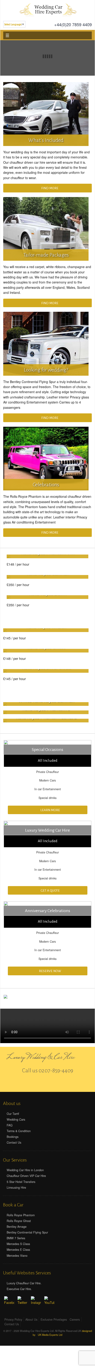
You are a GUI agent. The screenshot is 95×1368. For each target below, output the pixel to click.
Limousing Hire (16, 1187)
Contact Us (14, 1142)
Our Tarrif (13, 1114)
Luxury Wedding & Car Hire (40, 1057)
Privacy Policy (13, 1319)
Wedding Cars (16, 1119)
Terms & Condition (19, 1131)
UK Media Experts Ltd (50, 1335)
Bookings (12, 1137)
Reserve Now (49, 971)
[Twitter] (48, 1083)
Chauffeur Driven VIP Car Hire (26, 1176)
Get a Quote (50, 890)
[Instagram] (36, 1301)
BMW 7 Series (16, 1238)
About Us (31, 1319)
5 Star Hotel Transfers (21, 1182)
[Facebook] (40, 1083)
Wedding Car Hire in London (25, 1170)
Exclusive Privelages (54, 1319)
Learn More (50, 810)
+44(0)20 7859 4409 (73, 24)
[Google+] (56, 1083)
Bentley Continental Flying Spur (27, 1232)
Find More (49, 188)
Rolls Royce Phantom (21, 1215)
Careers (75, 1319)
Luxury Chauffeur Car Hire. (24, 1283)
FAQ (9, 1125)
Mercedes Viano (17, 1256)
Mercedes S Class (18, 1244)
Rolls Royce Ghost (19, 1221)
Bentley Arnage (17, 1227)
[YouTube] (49, 1301)
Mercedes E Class (18, 1250)
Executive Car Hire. (19, 1289)
